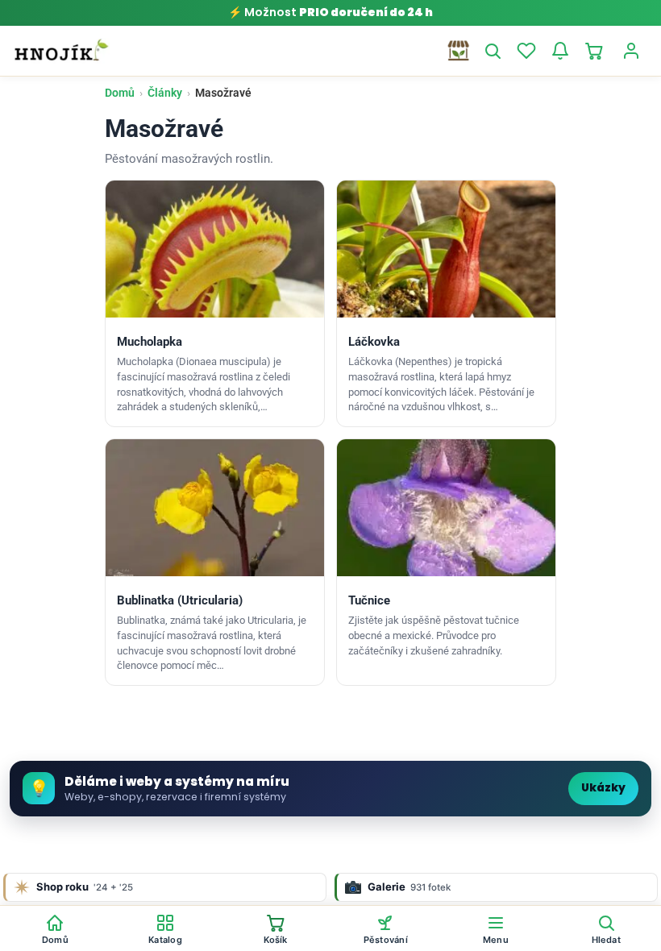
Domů (120, 92)
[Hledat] (492, 50)
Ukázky (603, 787)
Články (165, 92)
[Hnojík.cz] (61, 51)
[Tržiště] (458, 50)
